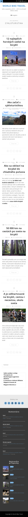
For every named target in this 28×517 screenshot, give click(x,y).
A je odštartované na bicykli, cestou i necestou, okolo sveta (14, 298)
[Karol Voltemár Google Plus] (18, 1)
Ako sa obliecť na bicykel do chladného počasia (14, 168)
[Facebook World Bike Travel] (16, 1)
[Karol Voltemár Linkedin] (24, 1)
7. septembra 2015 (19, 225)
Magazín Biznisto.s (10, 385)
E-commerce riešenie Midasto (13, 380)
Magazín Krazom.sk (10, 382)
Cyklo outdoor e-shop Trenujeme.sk (10, 374)
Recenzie (9, 174)
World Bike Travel (9, 35)
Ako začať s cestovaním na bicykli (15, 108)
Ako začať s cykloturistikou (14, 104)
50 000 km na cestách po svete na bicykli (14, 231)
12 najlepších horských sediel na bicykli (14, 41)
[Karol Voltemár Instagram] (20, 1)
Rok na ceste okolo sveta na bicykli (17, 500)
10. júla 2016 (21, 99)
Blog (9, 47)
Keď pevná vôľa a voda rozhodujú (16, 434)
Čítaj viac (14, 81)
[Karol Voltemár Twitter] (26, 1)
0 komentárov (17, 47)
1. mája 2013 (21, 291)
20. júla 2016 (21, 35)
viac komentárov (17, 237)
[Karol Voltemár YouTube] (22, 1)
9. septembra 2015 (19, 163)
